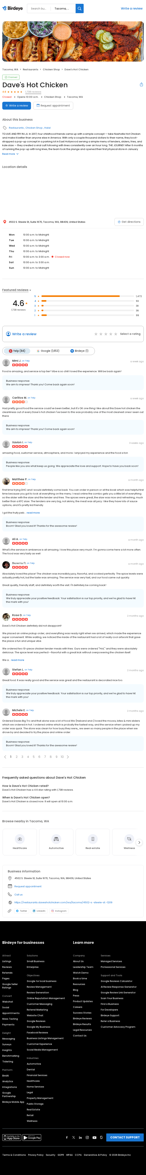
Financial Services (37, 1075)
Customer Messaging (39, 1004)
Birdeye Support (110, 1015)
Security (50, 1155)
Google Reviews (36, 1021)
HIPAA (69, 1155)
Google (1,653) (50, 351)
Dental (31, 1069)
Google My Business (38, 1026)
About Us (78, 961)
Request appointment (55, 105)
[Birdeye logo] (13, 8)
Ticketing (7, 1061)
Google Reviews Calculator (116, 981)
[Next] (139, 842)
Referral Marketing (37, 1009)
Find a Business (110, 1004)
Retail (30, 1115)
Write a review (132, 8)
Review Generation (38, 992)
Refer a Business (110, 1021)
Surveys (6, 1044)
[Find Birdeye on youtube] (94, 1137)
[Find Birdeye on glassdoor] (101, 1137)
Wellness (32, 1121)
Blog (75, 989)
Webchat (7, 1001)
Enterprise (33, 967)
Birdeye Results (82, 1024)
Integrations (9, 1087)
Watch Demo (81, 972)
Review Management (39, 986)
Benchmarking (10, 1055)
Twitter (23, 910)
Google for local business (41, 981)
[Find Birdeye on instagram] (87, 1137)
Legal (30, 1092)
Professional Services (113, 967)
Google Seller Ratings (10, 986)
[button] (68, 757)
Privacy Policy (36, 1155)
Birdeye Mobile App (13, 1102)
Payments (8, 1024)
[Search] (80, 8)
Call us (18, 894)
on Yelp (26, 360)
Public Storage (35, 1103)
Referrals (7, 972)
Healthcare (33, 1081)
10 (62, 757)
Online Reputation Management (46, 998)
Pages (6, 978)
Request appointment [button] (27, 886)
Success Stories (82, 1012)
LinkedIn (41, 910)
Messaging (8, 1038)
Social (5, 1007)
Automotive (34, 1063)
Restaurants (30, 69)
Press (76, 995)
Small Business (35, 961)
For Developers (109, 1009)
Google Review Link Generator (118, 992)
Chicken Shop (51, 69)
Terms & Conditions (14, 1155)
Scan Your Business (112, 998)
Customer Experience (39, 1044)
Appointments (11, 1013)
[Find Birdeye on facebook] (66, 1137)
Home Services (35, 1086)
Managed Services (111, 961)
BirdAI (5, 1075)
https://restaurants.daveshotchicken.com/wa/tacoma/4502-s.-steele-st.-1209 (63, 902)
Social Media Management (42, 1049)
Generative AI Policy (95, 1155)
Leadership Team (83, 967)
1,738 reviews (33, 92)
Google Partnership (9, 1094)
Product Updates (83, 1001)
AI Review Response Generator (118, 986)
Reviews (7, 967)
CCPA (78, 1155)
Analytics (7, 1081)
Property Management (40, 1098)
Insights (7, 1050)
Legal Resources (82, 1030)
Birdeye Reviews (82, 1018)
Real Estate (33, 1109)
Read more (8, 153)
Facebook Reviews (37, 1032)
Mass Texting (10, 1018)
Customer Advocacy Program (118, 1026)
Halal (47, 128)
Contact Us (79, 1035)
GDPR (61, 1155)
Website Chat (35, 1015)
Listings (6, 961)
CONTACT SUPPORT (125, 1137)
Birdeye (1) (81, 351)
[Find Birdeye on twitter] (73, 1137)
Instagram (61, 910)
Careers (77, 1007)
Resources (79, 984)
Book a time (80, 978)
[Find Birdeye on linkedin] (80, 1137)
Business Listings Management (45, 1038)
